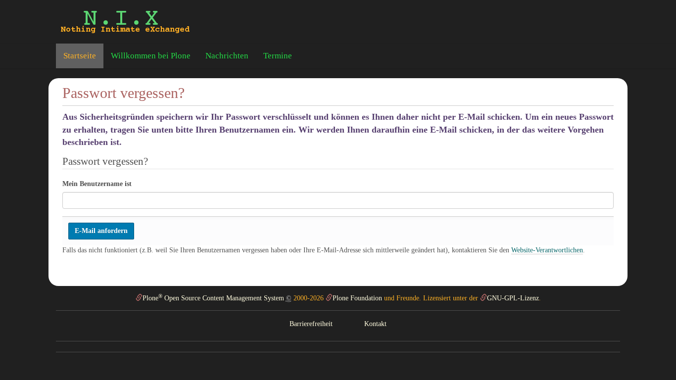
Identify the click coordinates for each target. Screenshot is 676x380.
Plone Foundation (357, 298)
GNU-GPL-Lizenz (513, 298)
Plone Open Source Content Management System (213, 298)
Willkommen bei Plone (151, 55)
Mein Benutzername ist (97, 184)
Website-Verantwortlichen (547, 250)
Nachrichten (226, 55)
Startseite (79, 55)
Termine (277, 55)
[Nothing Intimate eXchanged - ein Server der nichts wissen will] (125, 21)
